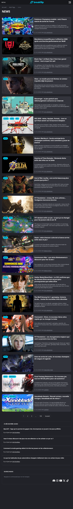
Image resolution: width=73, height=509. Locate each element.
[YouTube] (60, 480)
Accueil (4, 7)
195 (41, 416)
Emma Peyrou (48, 251)
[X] (64, 480)
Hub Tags (12, 7)
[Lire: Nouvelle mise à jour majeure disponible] (36, 25)
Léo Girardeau (48, 32)
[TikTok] (67, 480)
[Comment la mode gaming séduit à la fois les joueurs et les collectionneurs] (36, 450)
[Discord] (53, 480)
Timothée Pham (48, 370)
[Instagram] (57, 480)
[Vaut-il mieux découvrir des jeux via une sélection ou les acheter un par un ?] (36, 441)
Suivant (47, 416)
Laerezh (46, 389)
